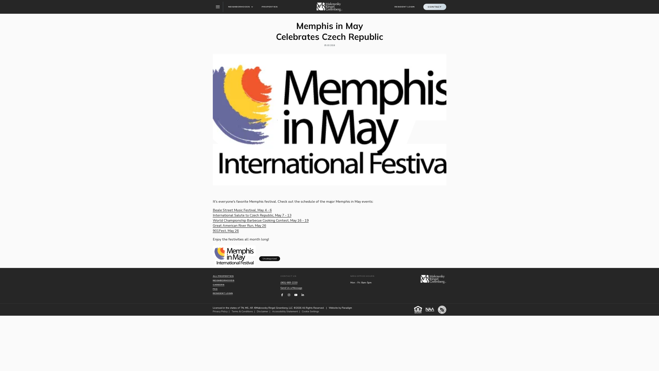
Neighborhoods (239, 7)
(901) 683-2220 (288, 282)
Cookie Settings (310, 311)
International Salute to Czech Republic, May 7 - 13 (252, 215)
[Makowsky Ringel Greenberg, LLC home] (329, 6)
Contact (435, 6)
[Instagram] (289, 295)
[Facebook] (282, 295)
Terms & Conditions (242, 311)
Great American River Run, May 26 (239, 225)
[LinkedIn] (302, 295)
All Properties (223, 276)
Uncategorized (270, 258)
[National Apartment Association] (430, 309)
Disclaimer (262, 311)
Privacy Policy (220, 311)
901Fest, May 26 (226, 230)
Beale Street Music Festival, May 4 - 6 (242, 210)
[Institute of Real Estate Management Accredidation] (442, 309)
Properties (270, 7)
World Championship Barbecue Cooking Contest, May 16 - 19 (261, 220)
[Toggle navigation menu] (218, 7)
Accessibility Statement (285, 311)
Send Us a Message (291, 288)
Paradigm (347, 308)
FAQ (215, 289)
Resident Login (405, 7)
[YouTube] (296, 295)
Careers (218, 285)
